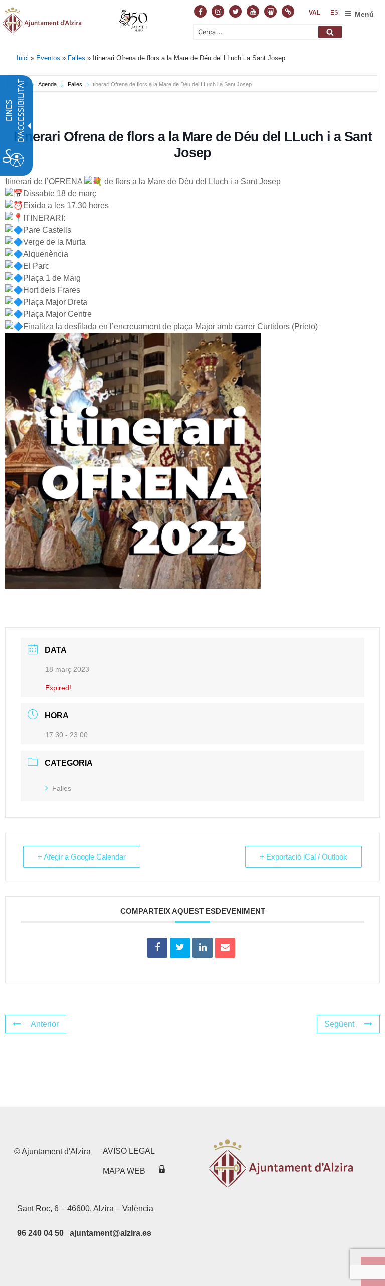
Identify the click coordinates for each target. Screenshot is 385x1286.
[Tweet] (180, 948)
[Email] (225, 948)
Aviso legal (129, 1151)
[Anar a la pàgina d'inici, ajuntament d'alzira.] (76, 22)
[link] (314, 13)
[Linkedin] (202, 948)
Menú (364, 14)
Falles (76, 58)
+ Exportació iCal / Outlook (303, 856)
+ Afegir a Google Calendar (82, 856)
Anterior (45, 1024)
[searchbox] (268, 32)
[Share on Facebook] (157, 948)
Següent (339, 1024)
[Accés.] (161, 1171)
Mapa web (124, 1171)
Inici (23, 58)
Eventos (48, 58)
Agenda (47, 84)
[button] (330, 32)
